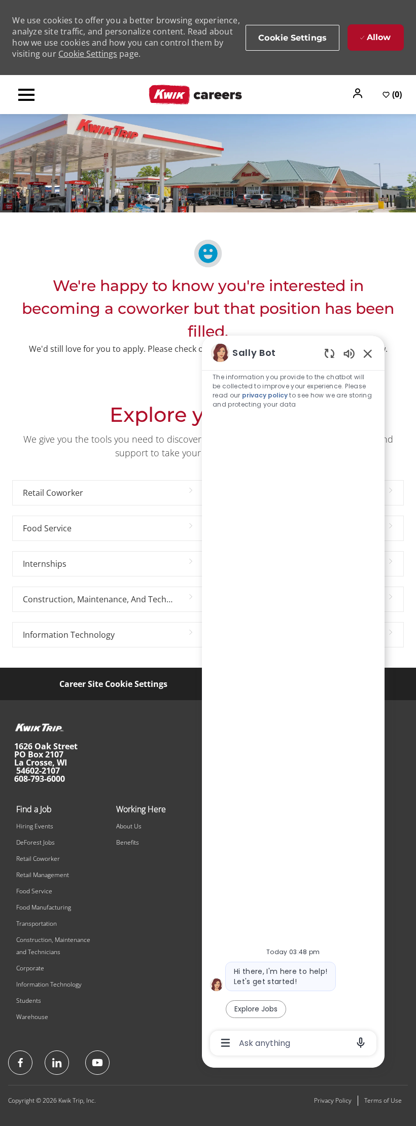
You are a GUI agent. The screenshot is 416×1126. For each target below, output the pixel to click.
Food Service (34, 891)
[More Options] (225, 1043)
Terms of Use (383, 1100)
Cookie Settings (87, 53)
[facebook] (20, 1062)
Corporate (30, 968)
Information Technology (49, 984)
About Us (129, 826)
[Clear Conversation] (329, 353)
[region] (293, 697)
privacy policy (265, 395)
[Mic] (360, 1042)
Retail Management (42, 874)
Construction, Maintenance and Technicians (53, 945)
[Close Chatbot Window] (367, 353)
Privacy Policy (333, 1100)
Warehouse (32, 1016)
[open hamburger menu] (26, 95)
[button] (359, 93)
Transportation (36, 923)
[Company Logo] (195, 93)
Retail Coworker (38, 858)
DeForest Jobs (35, 842)
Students (28, 1000)
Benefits (127, 842)
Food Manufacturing (43, 907)
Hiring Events (34, 826)
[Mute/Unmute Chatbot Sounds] (349, 353)
